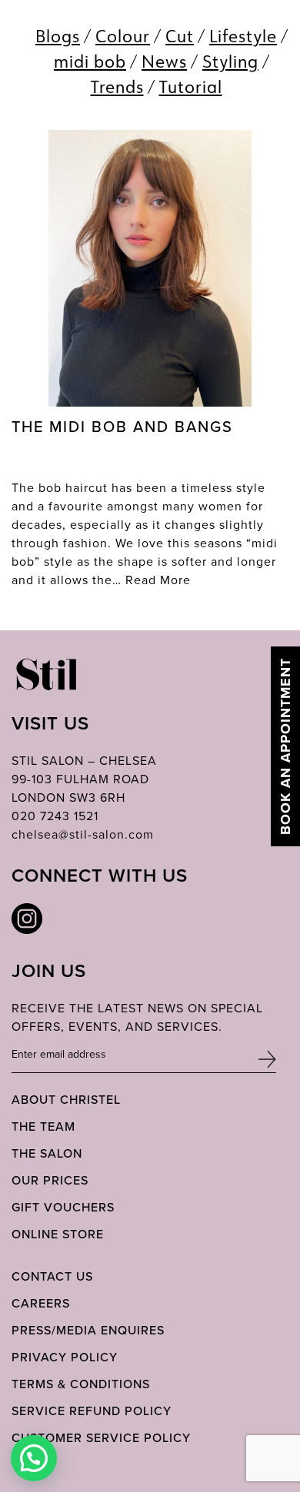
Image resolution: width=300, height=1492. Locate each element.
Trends (117, 86)
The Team (43, 1126)
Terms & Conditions (81, 1383)
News (164, 61)
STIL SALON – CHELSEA (84, 760)
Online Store (58, 1233)
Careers (41, 1302)
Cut (179, 36)
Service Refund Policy (92, 1410)
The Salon (47, 1153)
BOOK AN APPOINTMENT (285, 746)
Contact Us (52, 1276)
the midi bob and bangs (122, 426)
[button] (34, 1458)
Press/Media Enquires (88, 1329)
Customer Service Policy (101, 1437)
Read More (158, 579)
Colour (122, 36)
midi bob (90, 61)
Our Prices (50, 1179)
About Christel (66, 1099)
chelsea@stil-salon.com (83, 834)
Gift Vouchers (63, 1206)
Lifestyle (243, 36)
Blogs (57, 36)
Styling (230, 61)
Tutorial (190, 86)
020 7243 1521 (55, 815)
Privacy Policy (65, 1356)
